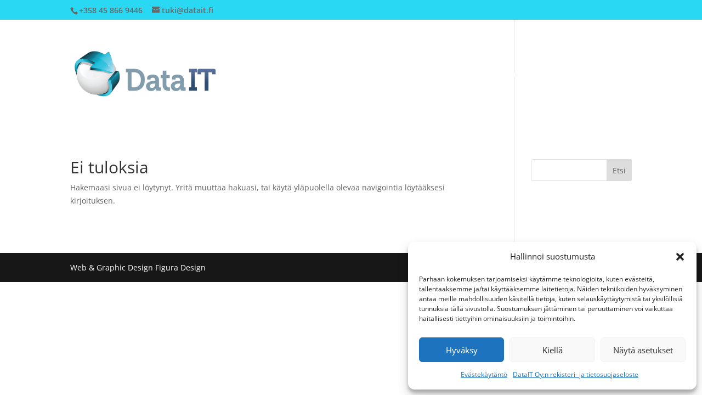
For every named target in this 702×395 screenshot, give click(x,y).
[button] (680, 256)
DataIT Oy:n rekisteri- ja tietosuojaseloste (575, 374)
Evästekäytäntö (484, 374)
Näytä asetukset (643, 350)
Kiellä (552, 350)
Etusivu (420, 74)
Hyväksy (462, 350)
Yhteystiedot (530, 74)
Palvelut (464, 74)
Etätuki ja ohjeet (600, 74)
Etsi (619, 170)
